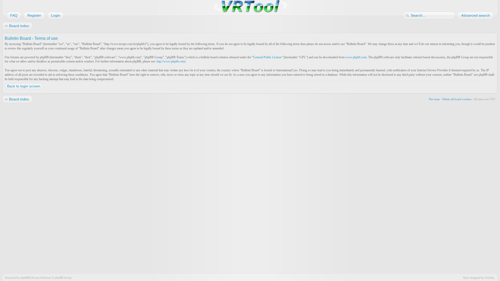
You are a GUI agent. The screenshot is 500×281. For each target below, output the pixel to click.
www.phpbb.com (356, 57)
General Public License (267, 57)
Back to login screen (23, 86)
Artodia (489, 277)
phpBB (24, 277)
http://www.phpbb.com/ (171, 61)
